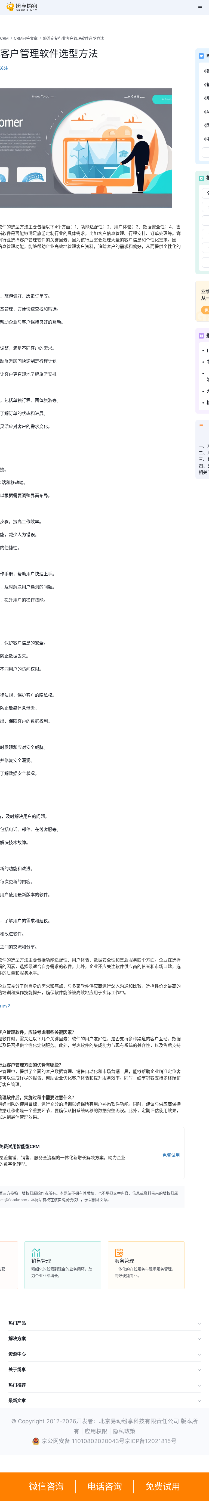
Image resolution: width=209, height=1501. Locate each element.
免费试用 (162, 1486)
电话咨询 (104, 1486)
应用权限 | (99, 1431)
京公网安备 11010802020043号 (83, 1441)
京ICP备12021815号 (151, 1441)
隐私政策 (124, 1431)
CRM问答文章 (26, 38)
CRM (4, 38)
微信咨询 (46, 1486)
